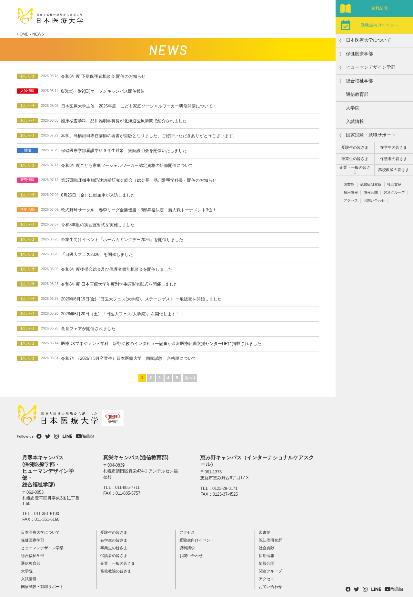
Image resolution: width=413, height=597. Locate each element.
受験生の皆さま (354, 147)
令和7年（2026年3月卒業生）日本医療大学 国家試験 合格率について (128, 358)
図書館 (349, 184)
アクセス (351, 200)
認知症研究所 (370, 184)
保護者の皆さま (393, 159)
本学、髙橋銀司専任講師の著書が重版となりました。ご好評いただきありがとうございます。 (149, 135)
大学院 (352, 107)
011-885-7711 (127, 487)
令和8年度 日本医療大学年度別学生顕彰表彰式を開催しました (119, 284)
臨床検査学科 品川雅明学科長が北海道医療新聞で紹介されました (124, 120)
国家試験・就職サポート (42, 586)
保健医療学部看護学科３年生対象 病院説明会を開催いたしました (124, 150)
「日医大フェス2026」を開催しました (97, 254)
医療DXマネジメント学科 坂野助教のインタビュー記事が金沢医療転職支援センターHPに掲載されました (161, 343)
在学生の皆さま (393, 147)
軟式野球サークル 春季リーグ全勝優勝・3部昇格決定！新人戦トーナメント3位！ (139, 209)
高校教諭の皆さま (393, 170)
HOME (22, 34)
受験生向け (379, 25)
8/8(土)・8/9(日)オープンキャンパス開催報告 (103, 91)
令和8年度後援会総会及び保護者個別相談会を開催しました (116, 269)
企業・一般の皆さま (354, 170)
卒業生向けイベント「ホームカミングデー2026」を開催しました (122, 239)
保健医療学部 (32, 540)
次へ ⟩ (190, 378)
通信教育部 (357, 94)
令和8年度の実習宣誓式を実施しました (98, 224)
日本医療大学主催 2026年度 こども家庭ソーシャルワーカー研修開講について (137, 106)
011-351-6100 (46, 513)
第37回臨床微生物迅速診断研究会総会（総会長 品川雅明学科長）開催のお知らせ (139, 180)
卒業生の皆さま (354, 159)
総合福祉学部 (32, 555)
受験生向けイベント (196, 540)
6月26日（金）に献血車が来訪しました (98, 195)
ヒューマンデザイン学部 (42, 548)
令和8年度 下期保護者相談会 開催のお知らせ (103, 76)
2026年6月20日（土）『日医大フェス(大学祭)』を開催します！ (120, 313)
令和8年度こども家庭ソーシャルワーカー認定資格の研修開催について (127, 165)
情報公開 (371, 192)
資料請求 (379, 8)
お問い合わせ (374, 200)
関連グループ (394, 192)
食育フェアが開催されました (88, 328)
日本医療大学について (40, 532)
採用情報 (351, 192)
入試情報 (355, 121)
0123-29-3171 (224, 488)
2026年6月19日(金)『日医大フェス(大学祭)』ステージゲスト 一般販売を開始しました (141, 299)
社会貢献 (394, 184)
